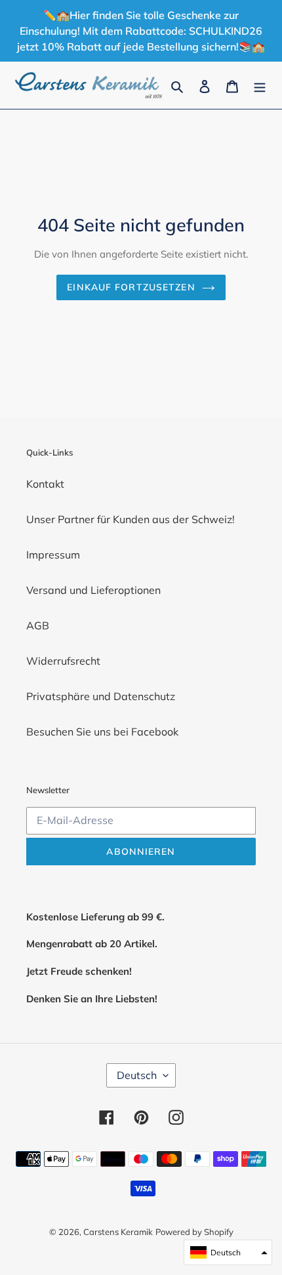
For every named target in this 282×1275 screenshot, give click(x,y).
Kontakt (45, 483)
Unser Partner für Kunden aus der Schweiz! (130, 519)
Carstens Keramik (118, 1231)
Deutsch (137, 1075)
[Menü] (259, 85)
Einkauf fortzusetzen (131, 287)
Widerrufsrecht (63, 660)
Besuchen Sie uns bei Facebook (102, 731)
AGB (37, 625)
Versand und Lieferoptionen (93, 590)
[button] (228, 1252)
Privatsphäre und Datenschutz (100, 696)
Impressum (53, 554)
